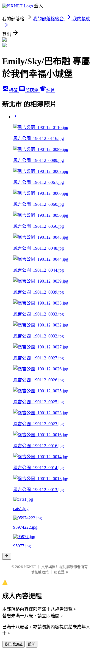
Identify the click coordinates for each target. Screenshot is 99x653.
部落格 (32, 90)
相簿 (14, 90)
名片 (50, 90)
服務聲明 (61, 572)
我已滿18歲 (13, 644)
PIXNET (30, 567)
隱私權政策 (40, 572)
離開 (31, 644)
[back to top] (6, 556)
